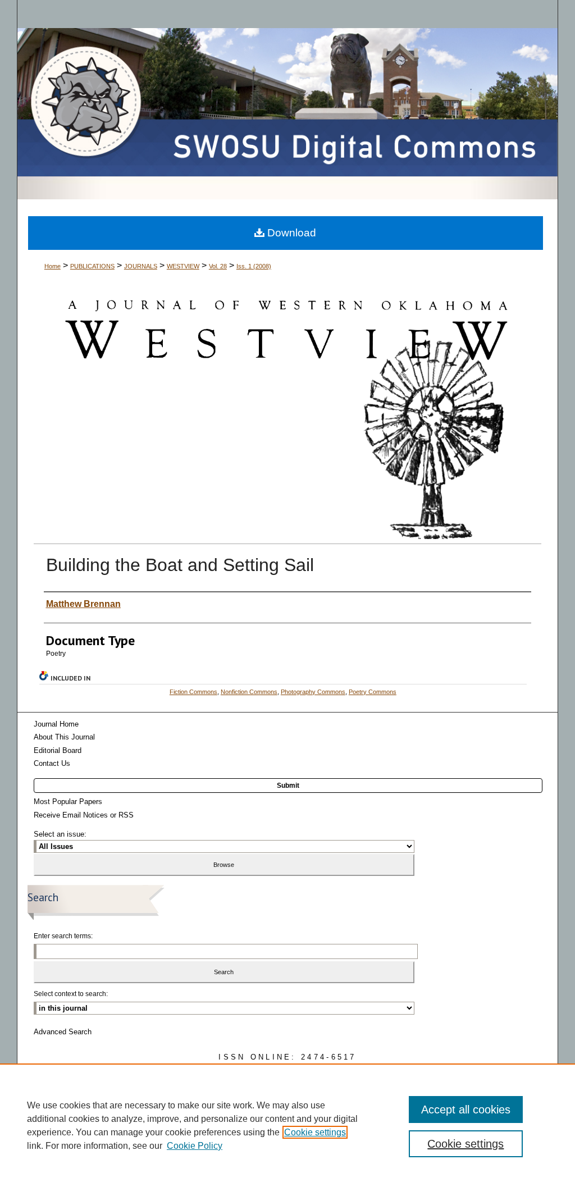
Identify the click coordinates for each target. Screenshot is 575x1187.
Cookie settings (315, 1132)
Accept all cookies (465, 1109)
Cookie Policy (194, 1146)
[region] (287, 1125)
